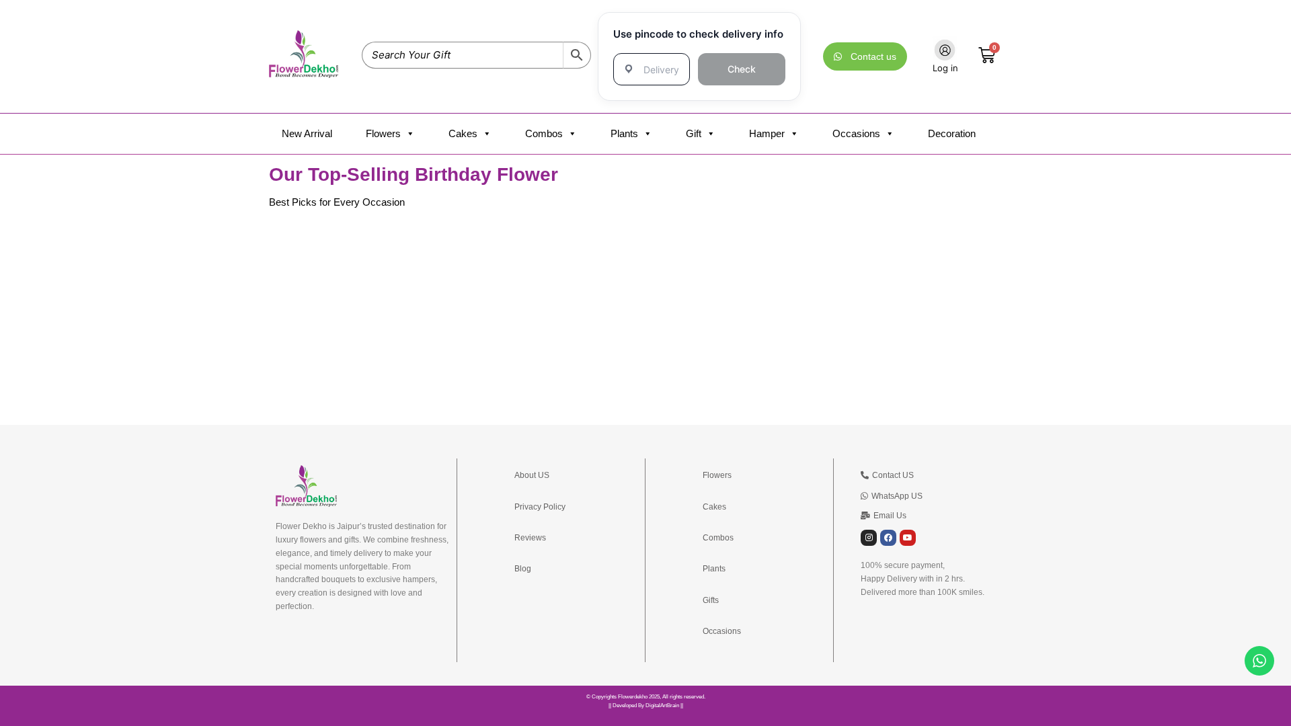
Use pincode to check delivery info (698, 34)
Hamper (767, 133)
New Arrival (307, 133)
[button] (883, 516)
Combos (544, 133)
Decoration (952, 133)
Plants (624, 133)
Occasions (856, 133)
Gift (693, 133)
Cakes (462, 133)
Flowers (383, 133)
